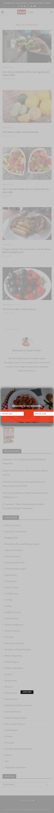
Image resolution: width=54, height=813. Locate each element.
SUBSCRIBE (27, 419)
